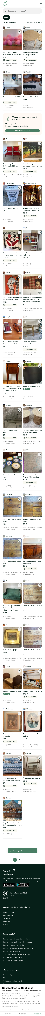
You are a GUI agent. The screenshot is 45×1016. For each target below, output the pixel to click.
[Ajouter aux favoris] (19, 32)
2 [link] (19, 860)
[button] (41, 22)
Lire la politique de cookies (10, 1006)
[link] (35, 860)
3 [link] (24, 860)
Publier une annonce (22, 130)
